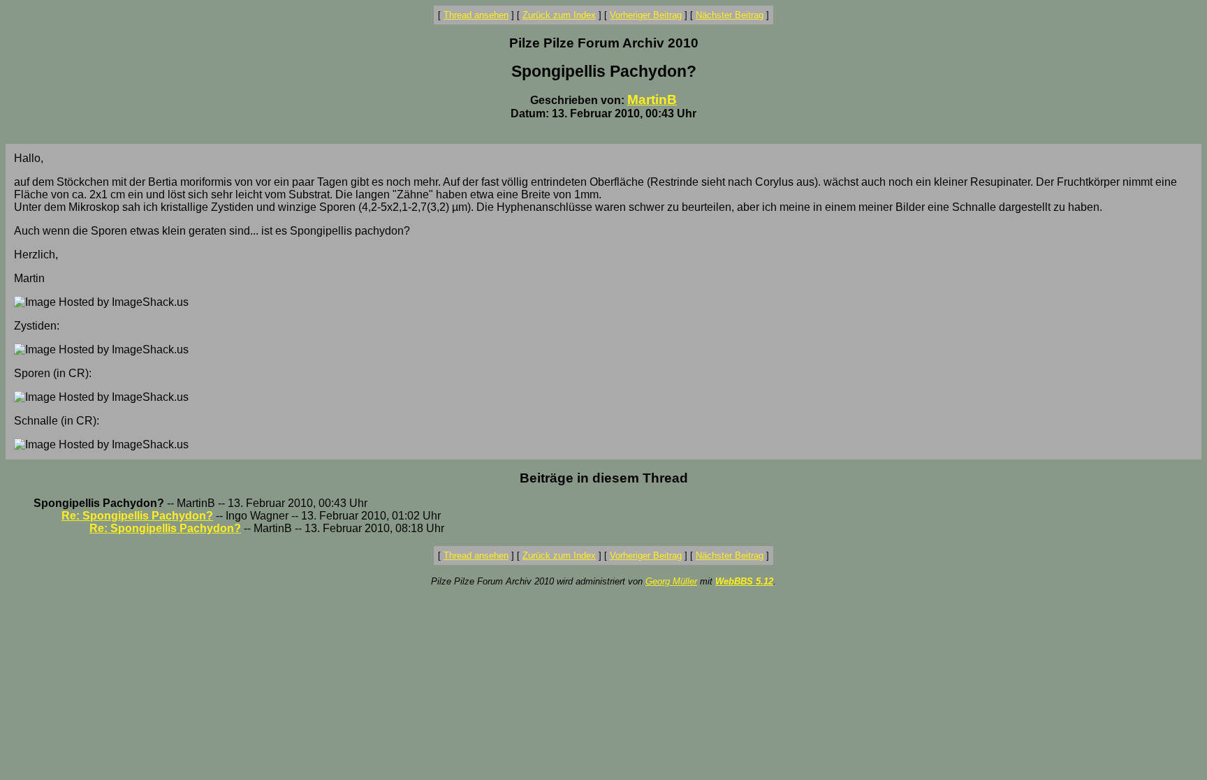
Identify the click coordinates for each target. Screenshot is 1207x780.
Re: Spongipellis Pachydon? (137, 516)
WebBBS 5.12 (744, 581)
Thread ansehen (476, 15)
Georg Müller (671, 581)
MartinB (652, 99)
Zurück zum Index (559, 15)
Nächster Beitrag (729, 15)
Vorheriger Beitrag (646, 15)
